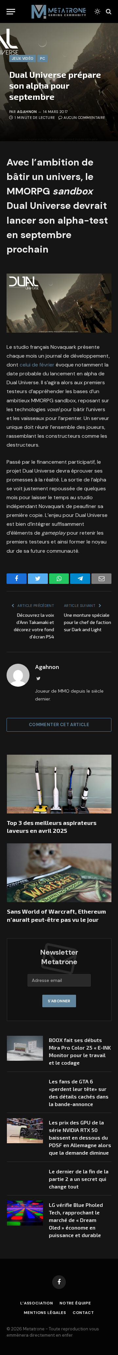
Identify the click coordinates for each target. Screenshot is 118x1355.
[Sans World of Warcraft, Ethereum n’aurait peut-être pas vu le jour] (59, 872)
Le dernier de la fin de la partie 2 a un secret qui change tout (78, 1178)
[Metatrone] (59, 11)
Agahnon (27, 111)
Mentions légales (45, 1312)
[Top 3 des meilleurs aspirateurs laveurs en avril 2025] (59, 784)
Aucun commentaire (84, 117)
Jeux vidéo (22, 58)
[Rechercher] (108, 11)
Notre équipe (75, 1303)
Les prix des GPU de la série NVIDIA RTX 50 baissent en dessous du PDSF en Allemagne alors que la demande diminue (80, 1137)
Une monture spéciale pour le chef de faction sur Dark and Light (87, 622)
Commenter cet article (59, 724)
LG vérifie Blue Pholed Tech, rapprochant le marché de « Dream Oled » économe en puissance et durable (76, 1220)
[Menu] (11, 11)
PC (42, 58)
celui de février (37, 364)
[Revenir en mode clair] (97, 11)
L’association (36, 1303)
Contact (83, 1312)
